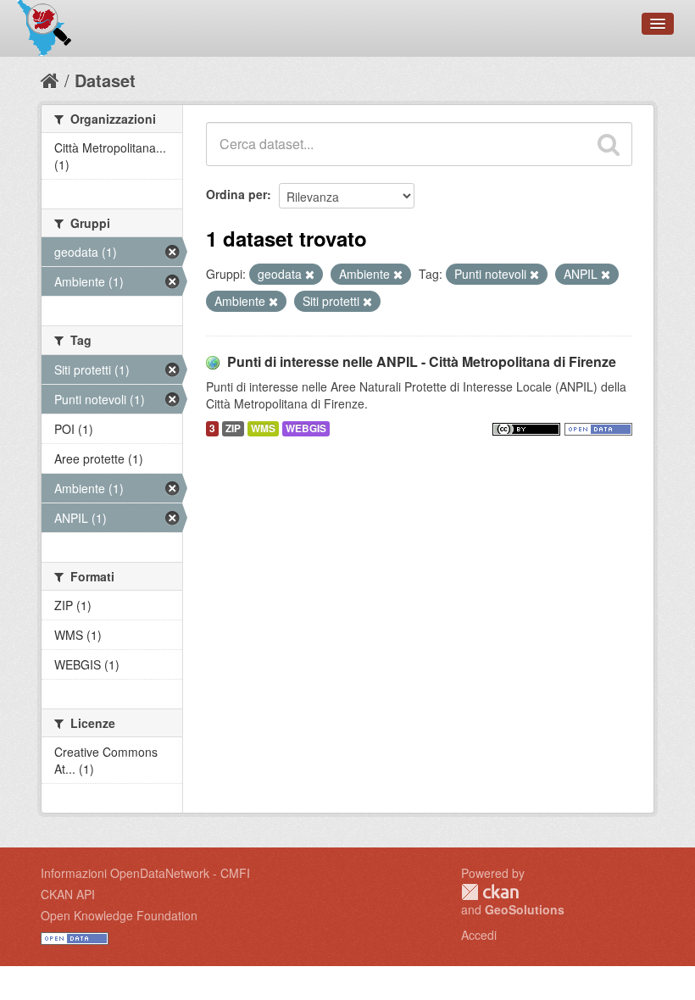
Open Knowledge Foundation (119, 915)
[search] (609, 144)
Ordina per (236, 194)
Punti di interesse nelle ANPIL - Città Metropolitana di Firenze (421, 361)
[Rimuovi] (309, 274)
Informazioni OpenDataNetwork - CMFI (145, 872)
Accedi (479, 934)
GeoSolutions (524, 909)
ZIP (233, 428)
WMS (263, 428)
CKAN (490, 892)
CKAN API (68, 894)
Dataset (105, 80)
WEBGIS (306, 428)
